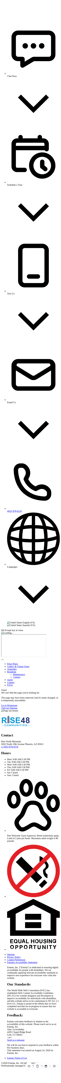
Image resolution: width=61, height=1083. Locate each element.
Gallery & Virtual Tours (18, 666)
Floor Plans (12, 664)
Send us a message (16, 1040)
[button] (33, 830)
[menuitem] (33, 664)
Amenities (12, 669)
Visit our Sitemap (9, 708)
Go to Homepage (9, 705)
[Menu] (2, 659)
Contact (16, 677)
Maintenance (19, 674)
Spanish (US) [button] (28, 625)
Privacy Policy (14, 957)
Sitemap (11, 954)
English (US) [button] (28, 622)
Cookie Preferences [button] (16, 959)
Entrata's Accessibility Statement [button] (22, 962)
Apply (10, 679)
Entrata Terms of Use (17, 1058)
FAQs (10, 685)
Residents (11, 672)
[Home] (13, 18)
